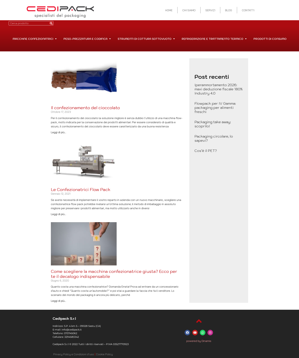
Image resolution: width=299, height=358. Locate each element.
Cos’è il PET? (205, 150)
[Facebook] (187, 332)
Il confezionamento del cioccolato (85, 107)
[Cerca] (51, 23)
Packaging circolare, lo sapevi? (213, 138)
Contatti (248, 10)
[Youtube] (195, 332)
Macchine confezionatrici (33, 38)
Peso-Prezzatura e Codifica (85, 38)
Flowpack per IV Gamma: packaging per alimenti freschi (215, 107)
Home (169, 10)
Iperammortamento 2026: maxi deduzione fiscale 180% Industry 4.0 (218, 89)
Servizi (210, 10)
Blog (228, 10)
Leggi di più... (58, 132)
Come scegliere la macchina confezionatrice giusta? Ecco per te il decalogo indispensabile (114, 274)
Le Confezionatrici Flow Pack (80, 189)
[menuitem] (73, 354)
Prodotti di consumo (270, 38)
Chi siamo (189, 10)
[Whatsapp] (202, 332)
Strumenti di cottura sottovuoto (144, 38)
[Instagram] (210, 332)
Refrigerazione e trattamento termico (212, 38)
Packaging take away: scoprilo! (212, 124)
